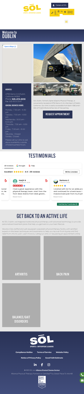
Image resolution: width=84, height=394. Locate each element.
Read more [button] (8, 197)
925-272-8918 (18, 99)
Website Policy (62, 352)
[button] (66, 21)
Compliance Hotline (24, 352)
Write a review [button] (71, 172)
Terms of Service (44, 352)
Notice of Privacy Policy (31, 357)
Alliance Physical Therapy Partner (48, 370)
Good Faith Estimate (54, 357)
